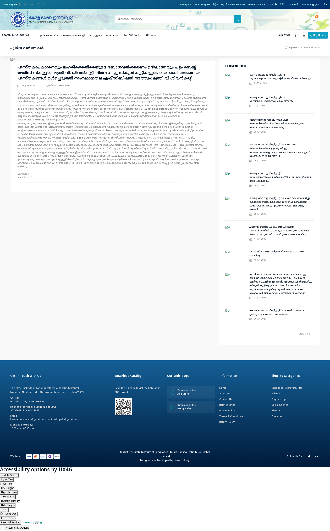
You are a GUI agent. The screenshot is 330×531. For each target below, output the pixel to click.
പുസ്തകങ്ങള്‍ (47, 35)
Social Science (280, 405)
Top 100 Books (132, 35)
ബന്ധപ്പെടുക (310, 4)
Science (276, 393)
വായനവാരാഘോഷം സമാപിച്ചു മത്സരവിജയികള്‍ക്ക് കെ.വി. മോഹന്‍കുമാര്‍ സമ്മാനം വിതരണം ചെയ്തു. (277, 124)
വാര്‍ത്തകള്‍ (255, 4)
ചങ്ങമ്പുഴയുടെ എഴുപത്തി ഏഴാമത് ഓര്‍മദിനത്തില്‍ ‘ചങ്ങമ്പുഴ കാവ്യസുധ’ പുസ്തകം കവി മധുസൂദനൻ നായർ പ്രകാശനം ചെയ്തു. (280, 231)
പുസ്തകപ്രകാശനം (57, 85)
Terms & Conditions (231, 416)
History (276, 410)
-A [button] (24, 4)
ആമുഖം (185, 4)
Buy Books (319, 35)
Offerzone (152, 35)
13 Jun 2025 (28, 85)
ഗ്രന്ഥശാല (112, 35)
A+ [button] (39, 4)
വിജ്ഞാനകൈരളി (73, 35)
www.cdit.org (182, 460)
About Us (224, 393)
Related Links (227, 405)
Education (277, 416)
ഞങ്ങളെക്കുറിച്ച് (205, 4)
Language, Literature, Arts (287, 388)
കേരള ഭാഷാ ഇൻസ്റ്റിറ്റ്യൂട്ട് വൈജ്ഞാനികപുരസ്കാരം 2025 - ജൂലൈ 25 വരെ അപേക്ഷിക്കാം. (280, 177)
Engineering (279, 399)
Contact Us (225, 399)
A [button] (32, 4)
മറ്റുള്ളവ (95, 35)
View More (304, 334)
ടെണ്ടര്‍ (293, 4)
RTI (282, 4)
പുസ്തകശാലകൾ (232, 4)
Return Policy (227, 422)
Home (222, 388)
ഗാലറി (272, 4)
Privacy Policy (227, 410)
